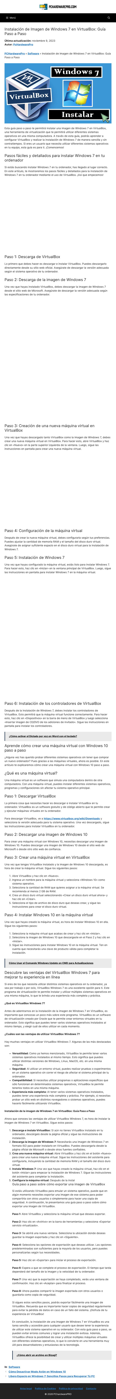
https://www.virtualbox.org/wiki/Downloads (72, 818)
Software (33, 53)
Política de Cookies (45, 1388)
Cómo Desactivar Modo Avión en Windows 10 (37, 1371)
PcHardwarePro (23, 44)
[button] (109, 17)
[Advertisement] (58, 202)
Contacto (91, 1388)
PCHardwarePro (15, 53)
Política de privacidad (71, 1388)
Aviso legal (26, 1388)
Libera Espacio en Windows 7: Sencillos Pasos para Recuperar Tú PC (52, 1376)
